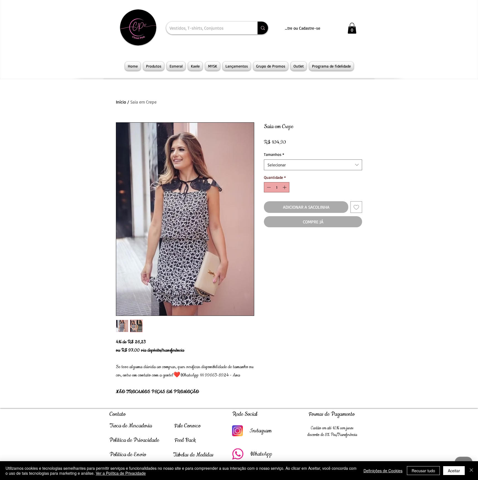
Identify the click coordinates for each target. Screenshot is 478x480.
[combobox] (313, 164)
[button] (352, 28)
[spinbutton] (277, 187)
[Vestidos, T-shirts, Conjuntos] (263, 28)
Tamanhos (274, 154)
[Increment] (285, 187)
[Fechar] (471, 471)
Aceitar (454, 470)
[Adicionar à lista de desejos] (356, 207)
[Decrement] (268, 187)
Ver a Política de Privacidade (121, 473)
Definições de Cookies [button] (382, 470)
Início (121, 102)
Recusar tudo (423, 470)
